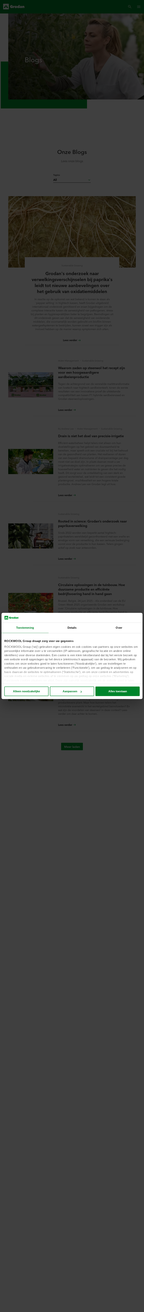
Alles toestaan (117, 691)
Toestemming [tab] (25, 627)
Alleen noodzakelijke (26, 691)
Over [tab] (119, 627)
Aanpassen (70, 691)
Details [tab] (72, 627)
